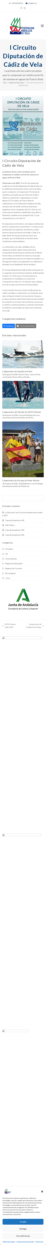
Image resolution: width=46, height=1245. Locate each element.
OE (6, 554)
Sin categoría (10, 573)
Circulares (9, 549)
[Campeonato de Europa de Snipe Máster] (23, 449)
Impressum (39, 1242)
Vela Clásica (10, 525)
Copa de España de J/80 (14, 520)
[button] (42, 1191)
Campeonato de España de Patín (17, 371)
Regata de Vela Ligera (13, 563)
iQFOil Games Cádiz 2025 (9, 626)
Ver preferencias (23, 1236)
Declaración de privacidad (25, 1242)
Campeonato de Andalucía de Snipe (31, 626)
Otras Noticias (11, 559)
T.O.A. (7, 578)
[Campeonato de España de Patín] (23, 354)
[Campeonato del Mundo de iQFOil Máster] (23, 395)
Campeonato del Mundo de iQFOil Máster (21, 412)
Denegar (23, 1229)
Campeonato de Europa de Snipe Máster (21, 480)
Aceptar (23, 1222)
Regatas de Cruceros (13, 568)
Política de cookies (9, 1242)
